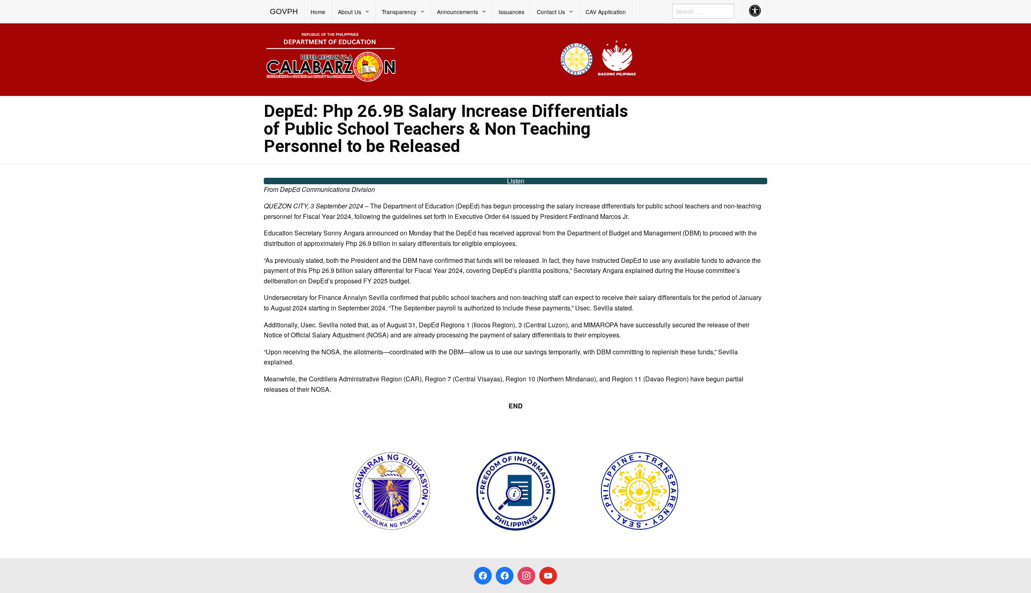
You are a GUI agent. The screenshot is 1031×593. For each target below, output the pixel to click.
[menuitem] (284, 11)
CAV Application (606, 12)
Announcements (457, 12)
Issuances (511, 12)
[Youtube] (548, 576)
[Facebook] (483, 576)
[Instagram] (526, 576)
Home (318, 12)
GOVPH (284, 11)
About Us (349, 12)
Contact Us (551, 12)
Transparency (399, 12)
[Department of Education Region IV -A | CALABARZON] (451, 58)
